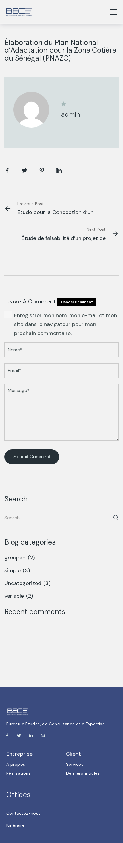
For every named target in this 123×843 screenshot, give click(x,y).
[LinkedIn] (59, 171)
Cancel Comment (77, 302)
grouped (20, 557)
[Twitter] (24, 171)
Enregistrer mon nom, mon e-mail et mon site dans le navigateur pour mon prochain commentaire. (65, 324)
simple (17, 570)
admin (70, 114)
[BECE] (18, 12)
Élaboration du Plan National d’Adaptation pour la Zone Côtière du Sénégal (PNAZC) (60, 50)
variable (19, 596)
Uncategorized (28, 583)
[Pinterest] (41, 171)
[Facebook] (7, 171)
